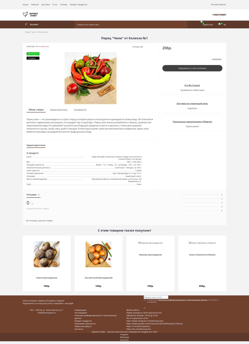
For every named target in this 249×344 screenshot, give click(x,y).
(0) (142, 46)
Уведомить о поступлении (192, 68)
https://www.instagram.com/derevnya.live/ (144, 321)
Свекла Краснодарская (46, 277)
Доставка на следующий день (192, 103)
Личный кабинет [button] (218, 4)
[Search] (184, 24)
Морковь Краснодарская (150, 254)
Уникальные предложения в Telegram (192, 121)
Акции (25, 4)
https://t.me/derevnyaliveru (138, 326)
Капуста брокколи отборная (202, 254)
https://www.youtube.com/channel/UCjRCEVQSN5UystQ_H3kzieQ (154, 323)
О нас (54, 4)
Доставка (46, 4)
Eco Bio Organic (192, 85)
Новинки (35, 4)
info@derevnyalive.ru (46, 312)
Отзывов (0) (80, 109)
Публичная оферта (83, 326)
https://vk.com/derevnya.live (138, 329)
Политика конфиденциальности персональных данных (182, 300)
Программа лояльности (85, 323)
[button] (219, 14)
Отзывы (63, 4)
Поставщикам (81, 312)
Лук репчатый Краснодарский (98, 277)
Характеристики (58, 109)
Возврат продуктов (78, 4)
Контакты (79, 329)
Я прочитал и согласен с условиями (183, 301)
